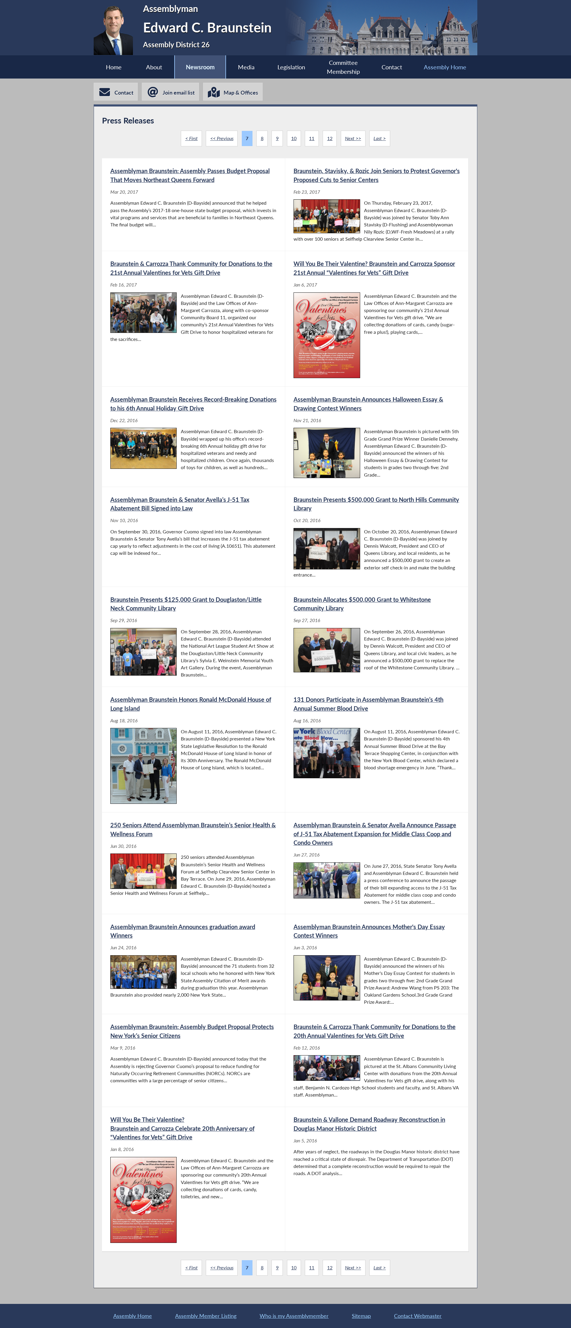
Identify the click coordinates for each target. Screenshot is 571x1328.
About (154, 67)
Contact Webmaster (418, 1316)
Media (246, 67)
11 (311, 138)
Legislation (291, 67)
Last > (380, 138)
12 (329, 138)
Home (114, 67)
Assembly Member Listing (205, 1316)
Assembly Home (445, 67)
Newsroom (200, 67)
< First (191, 138)
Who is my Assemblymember (294, 1316)
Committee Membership (343, 67)
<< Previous (221, 138)
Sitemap (361, 1316)
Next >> (353, 138)
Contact (392, 67)
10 (294, 138)
